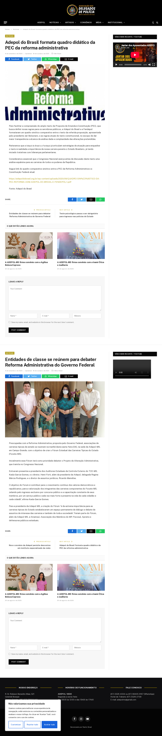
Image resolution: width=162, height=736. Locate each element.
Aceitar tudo (49, 725)
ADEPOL (41, 22)
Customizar (16, 725)
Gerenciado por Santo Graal (81, 727)
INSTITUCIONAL (115, 22)
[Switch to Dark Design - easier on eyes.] (153, 22)
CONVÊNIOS (86, 22)
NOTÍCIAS (54, 22)
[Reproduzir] (116, 64)
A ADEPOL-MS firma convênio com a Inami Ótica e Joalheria (80, 263)
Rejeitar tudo (32, 725)
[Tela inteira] (153, 64)
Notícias (9, 36)
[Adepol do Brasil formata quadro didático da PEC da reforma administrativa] (55, 92)
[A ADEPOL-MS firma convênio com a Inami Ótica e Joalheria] (81, 245)
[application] (135, 54)
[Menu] (5, 22)
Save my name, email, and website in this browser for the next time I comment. (42, 322)
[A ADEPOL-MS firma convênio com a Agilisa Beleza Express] (29, 245)
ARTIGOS (69, 22)
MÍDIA (98, 22)
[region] (33, 715)
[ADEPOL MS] (81, 10)
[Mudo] (149, 64)
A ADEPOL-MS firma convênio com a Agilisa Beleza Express (26, 263)
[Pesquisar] (157, 22)
